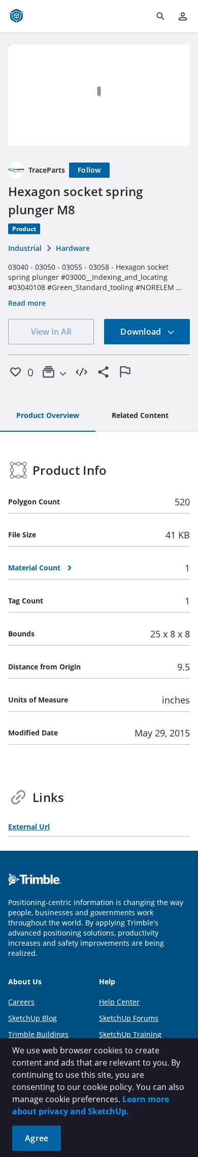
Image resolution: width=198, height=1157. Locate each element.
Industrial (25, 248)
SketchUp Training (130, 1034)
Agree (36, 1138)
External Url (29, 826)
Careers (21, 1002)
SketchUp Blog (32, 1018)
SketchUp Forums (128, 1018)
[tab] (47, 416)
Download (141, 331)
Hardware (73, 248)
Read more (27, 303)
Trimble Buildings (38, 1034)
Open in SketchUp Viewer (99, 95)
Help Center (119, 1002)
